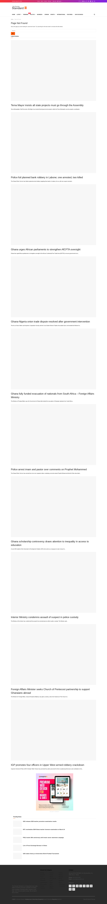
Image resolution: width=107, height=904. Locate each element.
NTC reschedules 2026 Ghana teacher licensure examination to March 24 (44, 829)
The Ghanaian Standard (20, 899)
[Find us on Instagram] (94, 1)
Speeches (61, 880)
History (51, 876)
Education (42, 880)
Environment (43, 884)
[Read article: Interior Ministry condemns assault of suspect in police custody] (53, 582)
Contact (45, 1)
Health (51, 874)
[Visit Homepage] (19, 7)
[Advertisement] (68, 7)
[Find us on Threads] (86, 1)
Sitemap (49, 1)
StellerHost (59, 899)
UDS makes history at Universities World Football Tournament (41, 853)
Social (60, 878)
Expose (42, 886)
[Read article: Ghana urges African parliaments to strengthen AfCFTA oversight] (53, 214)
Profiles (61, 872)
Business (39, 14)
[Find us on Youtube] (82, 1)
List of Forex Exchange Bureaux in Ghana (35, 845)
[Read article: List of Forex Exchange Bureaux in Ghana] (17, 848)
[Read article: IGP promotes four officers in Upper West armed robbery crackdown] (53, 730)
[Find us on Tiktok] (70, 889)
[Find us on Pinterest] (88, 1)
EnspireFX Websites (47, 899)
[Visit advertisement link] (54, 792)
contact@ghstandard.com (78, 879)
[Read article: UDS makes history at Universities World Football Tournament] (17, 856)
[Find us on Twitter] (80, 1)
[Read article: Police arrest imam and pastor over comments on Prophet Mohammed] (53, 434)
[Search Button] (94, 14)
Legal (51, 880)
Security (61, 876)
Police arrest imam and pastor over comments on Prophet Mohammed (49, 469)
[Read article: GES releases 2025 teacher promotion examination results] (17, 824)
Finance (52, 872)
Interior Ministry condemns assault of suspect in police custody (44, 617)
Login (55, 1)
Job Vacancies (79, 14)
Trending (25, 14)
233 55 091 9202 (77, 877)
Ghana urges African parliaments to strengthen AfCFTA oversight (45, 249)
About (42, 1)
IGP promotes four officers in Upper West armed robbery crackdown (47, 764)
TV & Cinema (62, 886)
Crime (41, 876)
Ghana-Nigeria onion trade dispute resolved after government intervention (50, 321)
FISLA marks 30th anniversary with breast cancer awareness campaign (43, 837)
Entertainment (43, 882)
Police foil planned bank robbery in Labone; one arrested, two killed (47, 177)
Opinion (47, 14)
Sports (52, 14)
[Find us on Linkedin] (80, 886)
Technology (62, 884)
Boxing (42, 872)
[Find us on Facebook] (70, 886)
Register (59, 1)
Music (51, 882)
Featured (69, 14)
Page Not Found (17, 19)
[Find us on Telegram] (90, 1)
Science (61, 874)
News (51, 884)
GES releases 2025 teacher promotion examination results (39, 821)
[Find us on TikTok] (92, 1)
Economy (42, 878)
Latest (19, 14)
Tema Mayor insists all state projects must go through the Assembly (47, 105)
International (61, 14)
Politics (32, 14)
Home (38, 1)
